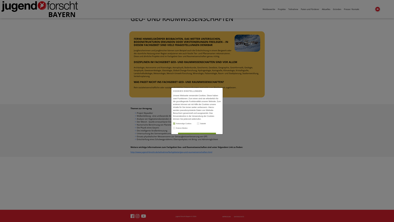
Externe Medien (182, 128)
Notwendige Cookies (183, 123)
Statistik (203, 123)
